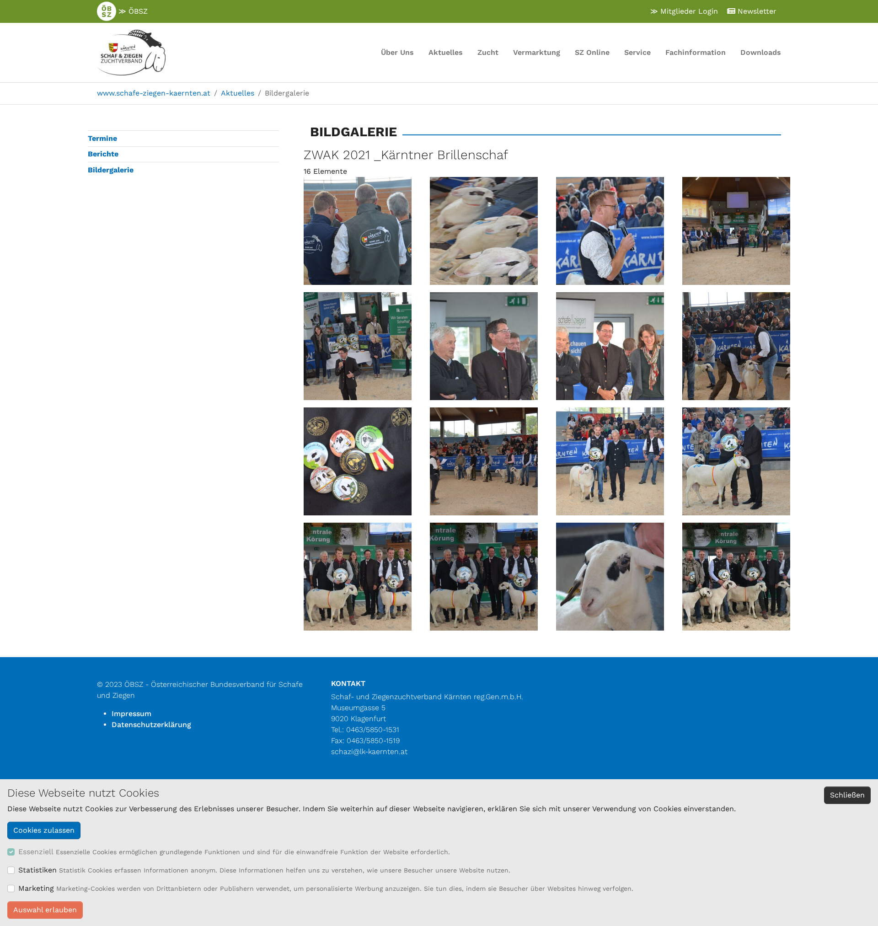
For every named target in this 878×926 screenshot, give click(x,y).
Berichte (103, 154)
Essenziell (36, 851)
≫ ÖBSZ (132, 11)
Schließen (847, 795)
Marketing (36, 888)
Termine (102, 138)
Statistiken (37, 870)
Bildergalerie (111, 170)
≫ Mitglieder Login (684, 11)
